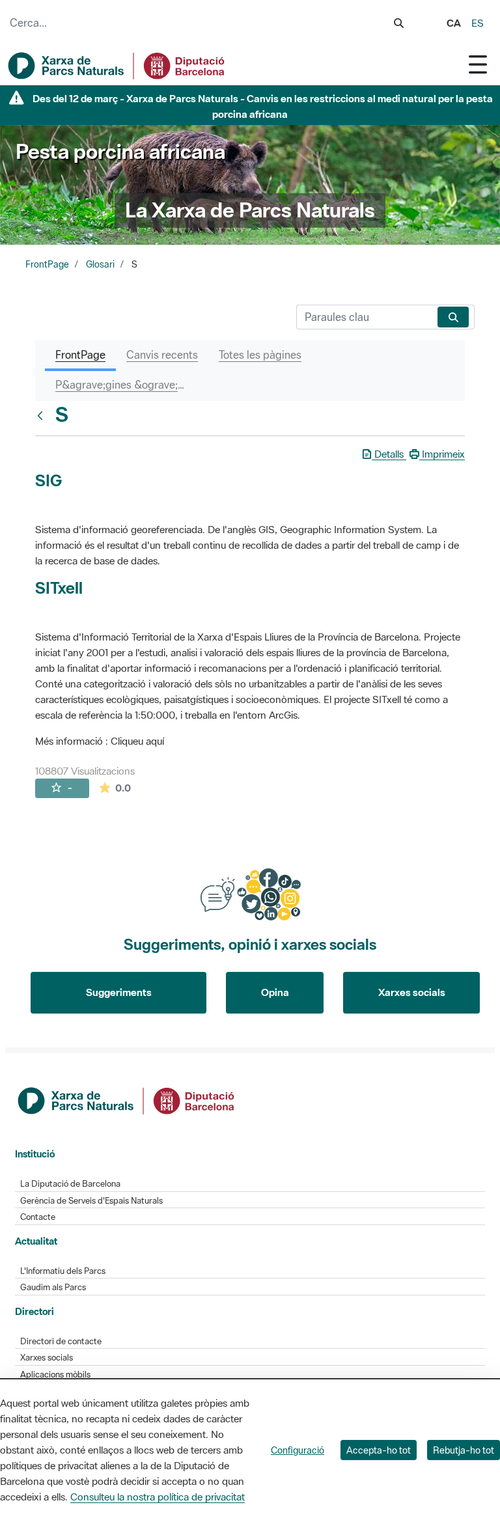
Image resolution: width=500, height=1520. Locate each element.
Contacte (37, 1217)
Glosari (100, 264)
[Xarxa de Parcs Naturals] (117, 65)
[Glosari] (43, 415)
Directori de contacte (61, 1341)
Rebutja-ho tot (463, 1450)
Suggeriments (119, 992)
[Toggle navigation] (478, 64)
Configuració (297, 1450)
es (477, 22)
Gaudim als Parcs (53, 1287)
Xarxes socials (411, 992)
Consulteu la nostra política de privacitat (157, 1496)
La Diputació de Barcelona (70, 1183)
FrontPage (47, 264)
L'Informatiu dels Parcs (62, 1271)
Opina (275, 992)
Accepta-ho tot (378, 1450)
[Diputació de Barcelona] (127, 1099)
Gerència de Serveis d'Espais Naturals (91, 1200)
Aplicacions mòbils (55, 1374)
